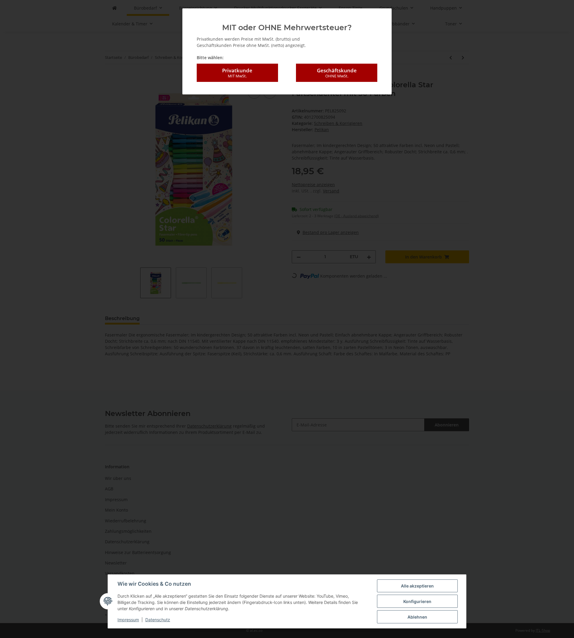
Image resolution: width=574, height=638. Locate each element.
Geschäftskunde (337, 73)
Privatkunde (237, 73)
